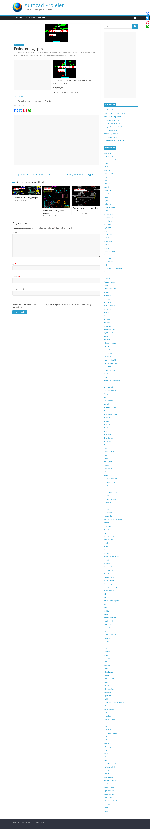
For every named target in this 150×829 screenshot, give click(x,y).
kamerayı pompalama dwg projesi (82, 174)
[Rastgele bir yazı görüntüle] (135, 18)
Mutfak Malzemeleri (111, 587)
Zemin (106, 808)
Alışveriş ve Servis (110, 173)
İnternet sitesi (18, 289)
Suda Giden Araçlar (111, 733)
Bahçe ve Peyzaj (109, 207)
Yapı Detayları (109, 787)
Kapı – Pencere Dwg (111, 492)
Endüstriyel (108, 367)
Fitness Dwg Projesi (111, 134)
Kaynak (106, 506)
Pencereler (107, 624)
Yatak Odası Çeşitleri (111, 801)
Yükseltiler (107, 804)
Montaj (106, 560)
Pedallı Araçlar (109, 621)
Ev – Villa (107, 373)
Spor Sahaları (108, 723)
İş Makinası (108, 468)
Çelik (105, 265)
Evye (105, 377)
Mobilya (106, 553)
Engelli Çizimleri (109, 370)
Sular (105, 736)
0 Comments (39, 52)
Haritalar (107, 418)
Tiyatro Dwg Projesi (111, 137)
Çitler (106, 275)
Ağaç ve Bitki (108, 156)
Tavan (106, 750)
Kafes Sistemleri (109, 482)
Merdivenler (108, 540)
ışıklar (106, 472)
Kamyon (106, 485)
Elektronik (107, 357)
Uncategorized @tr (110, 780)
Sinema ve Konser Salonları (114, 702)
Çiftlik (106, 272)
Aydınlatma (108, 197)
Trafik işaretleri (109, 767)
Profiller (106, 641)
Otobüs (106, 611)
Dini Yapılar (108, 323)
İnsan (106, 458)
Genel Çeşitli (108, 387)
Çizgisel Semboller (110, 282)
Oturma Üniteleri (110, 618)
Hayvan (106, 431)
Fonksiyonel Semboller (112, 380)
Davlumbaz (108, 292)
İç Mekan (107, 448)
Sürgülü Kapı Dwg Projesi (113, 123)
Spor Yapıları (108, 726)
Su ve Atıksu (108, 730)
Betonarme (108, 224)
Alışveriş (107, 170)
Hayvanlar (107, 435)
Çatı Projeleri (108, 262)
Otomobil (107, 614)
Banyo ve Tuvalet (110, 217)
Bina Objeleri (108, 234)
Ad (14, 264)
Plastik (106, 631)
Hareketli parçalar (110, 407)
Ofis (105, 594)
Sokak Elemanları (110, 709)
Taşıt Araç (107, 747)
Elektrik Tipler (109, 353)
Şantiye (106, 675)
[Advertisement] (32, 75)
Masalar (106, 529)
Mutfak (106, 574)
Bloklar (106, 245)
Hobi (105, 445)
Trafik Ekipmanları (110, 763)
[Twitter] (147, 18)
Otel (105, 607)
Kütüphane (108, 513)
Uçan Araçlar (108, 777)
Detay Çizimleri (109, 306)
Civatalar (107, 279)
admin (30, 52)
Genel (106, 384)
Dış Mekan (107, 326)
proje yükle (18, 96)
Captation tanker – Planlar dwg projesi (32, 174)
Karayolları (107, 502)
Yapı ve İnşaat (109, 791)
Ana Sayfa (18, 18)
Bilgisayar (107, 228)
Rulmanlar (107, 658)
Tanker (106, 740)
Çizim (106, 285)
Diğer (106, 316)
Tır (105, 757)
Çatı (105, 255)
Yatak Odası (108, 797)
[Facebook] (147, 13)
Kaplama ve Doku (110, 499)
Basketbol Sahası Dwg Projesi (114, 140)
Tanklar (106, 743)
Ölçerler (106, 604)
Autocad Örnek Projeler (34, 18)
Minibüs (107, 550)
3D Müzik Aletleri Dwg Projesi (114, 113)
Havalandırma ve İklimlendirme (115, 428)
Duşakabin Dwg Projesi (112, 110)
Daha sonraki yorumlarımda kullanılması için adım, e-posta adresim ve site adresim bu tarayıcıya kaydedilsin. (52, 305)
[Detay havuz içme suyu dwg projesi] (86, 187)
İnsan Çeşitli (108, 462)
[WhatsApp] (147, 27)
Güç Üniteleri (108, 401)
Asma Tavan (108, 194)
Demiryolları (108, 299)
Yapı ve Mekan (109, 794)
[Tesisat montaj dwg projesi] (26, 187)
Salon (106, 669)
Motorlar (107, 563)
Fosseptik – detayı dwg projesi (53, 211)
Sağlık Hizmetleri (110, 665)
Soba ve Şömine (109, 706)
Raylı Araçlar (108, 648)
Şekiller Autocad (109, 689)
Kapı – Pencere (109, 489)
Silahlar (106, 699)
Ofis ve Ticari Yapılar (111, 601)
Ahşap (106, 163)
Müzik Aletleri (109, 591)
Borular (106, 248)
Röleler (106, 655)
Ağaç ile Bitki (108, 153)
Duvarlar (107, 340)
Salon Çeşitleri (109, 672)
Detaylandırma (109, 309)
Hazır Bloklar (108, 438)
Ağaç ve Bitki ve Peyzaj (112, 160)
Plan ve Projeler (109, 628)
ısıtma (106, 475)
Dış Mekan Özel (109, 333)
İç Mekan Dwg (109, 451)
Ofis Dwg (107, 597)
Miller (106, 546)
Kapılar (106, 496)
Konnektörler (108, 509)
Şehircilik (107, 682)
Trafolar (106, 770)
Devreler (107, 312)
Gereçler (107, 394)
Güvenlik (107, 404)
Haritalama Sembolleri (112, 414)
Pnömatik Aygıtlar (110, 635)
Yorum (15, 232)
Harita (106, 411)
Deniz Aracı (108, 302)
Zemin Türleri (109, 811)
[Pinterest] (147, 22)
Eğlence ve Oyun (110, 343)
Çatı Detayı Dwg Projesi (112, 120)
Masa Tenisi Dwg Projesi (112, 117)
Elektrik (106, 346)
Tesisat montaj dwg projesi (26, 197)
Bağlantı (107, 201)
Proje (105, 645)
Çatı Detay (107, 258)
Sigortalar (107, 696)
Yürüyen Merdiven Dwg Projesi (115, 127)
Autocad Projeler (44, 5)
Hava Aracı (107, 424)
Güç (105, 397)
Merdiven (107, 533)
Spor (105, 713)
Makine (106, 523)
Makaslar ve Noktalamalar (113, 519)
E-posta (16, 276)
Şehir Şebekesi (109, 679)
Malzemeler (108, 526)
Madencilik (108, 516)
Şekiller (106, 685)
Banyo (106, 211)
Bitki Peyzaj (108, 241)
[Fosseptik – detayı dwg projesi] (56, 187)
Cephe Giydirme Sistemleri (113, 268)
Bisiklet (106, 238)
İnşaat (106, 455)
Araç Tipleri (108, 177)
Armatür (107, 184)
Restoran (107, 652)
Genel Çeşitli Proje (110, 390)
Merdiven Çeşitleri (110, 536)
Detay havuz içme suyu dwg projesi (85, 209)
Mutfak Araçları (109, 577)
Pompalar (107, 638)
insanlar (107, 465)
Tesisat (106, 753)
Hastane (107, 421)
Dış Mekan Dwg (109, 329)
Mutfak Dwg (108, 584)
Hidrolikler (107, 441)
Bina (105, 231)
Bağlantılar (108, 204)
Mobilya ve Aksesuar (111, 557)
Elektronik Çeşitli (110, 360)
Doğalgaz (107, 336)
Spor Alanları (108, 716)
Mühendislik (19, 45)
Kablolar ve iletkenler (111, 479)
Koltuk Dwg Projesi (110, 130)
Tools (105, 760)
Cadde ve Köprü (109, 251)
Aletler (106, 167)
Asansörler (107, 190)
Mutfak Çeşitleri (109, 580)
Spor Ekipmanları (110, 719)
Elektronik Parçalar (110, 363)
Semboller (107, 692)
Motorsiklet (108, 567)
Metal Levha (108, 543)
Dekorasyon (108, 295)
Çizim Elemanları (110, 289)
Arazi (105, 180)
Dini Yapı (107, 319)
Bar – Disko (108, 221)
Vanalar (106, 784)
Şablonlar (107, 662)
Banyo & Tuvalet (109, 214)
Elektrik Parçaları (110, 350)
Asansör (106, 187)
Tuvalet (106, 774)
